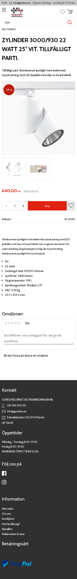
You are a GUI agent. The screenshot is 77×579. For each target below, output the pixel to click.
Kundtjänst (8, 518)
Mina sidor (7, 508)
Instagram (4, 482)
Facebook (4, 473)
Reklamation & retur (13, 534)
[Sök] (70, 22)
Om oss (6, 513)
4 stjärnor (15, 323)
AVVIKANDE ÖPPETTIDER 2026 (20, 451)
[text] (11, 191)
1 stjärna (5, 323)
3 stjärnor (12, 323)
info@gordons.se (20, 2)
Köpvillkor (7, 529)
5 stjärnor (19, 323)
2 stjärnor (9, 323)
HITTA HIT (8, 423)
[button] (3, 11)
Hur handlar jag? (11, 524)
